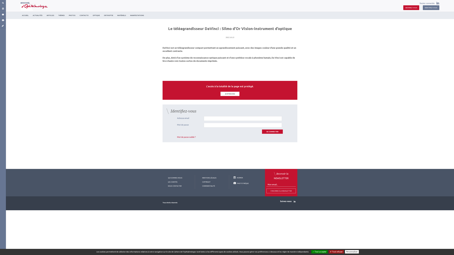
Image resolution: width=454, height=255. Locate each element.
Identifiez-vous (431, 7)
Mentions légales (209, 178)
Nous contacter (175, 186)
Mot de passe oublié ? (186, 137)
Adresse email (183, 118)
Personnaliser (352, 252)
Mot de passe (183, 125)
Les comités (172, 182)
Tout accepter (320, 252)
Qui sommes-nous (175, 178)
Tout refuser (337, 252)
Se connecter (272, 131)
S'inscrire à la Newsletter (281, 191)
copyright (206, 182)
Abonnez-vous (411, 7)
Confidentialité (208, 186)
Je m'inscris (230, 94)
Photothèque (243, 183)
